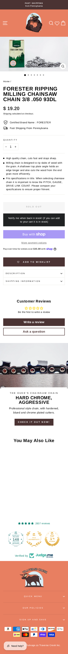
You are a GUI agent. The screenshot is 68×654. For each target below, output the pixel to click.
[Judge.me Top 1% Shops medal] (52, 538)
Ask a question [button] (34, 331)
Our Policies (33, 608)
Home (6, 81)
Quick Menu (33, 596)
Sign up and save (33, 620)
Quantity (10, 140)
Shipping (7, 114)
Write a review (34, 322)
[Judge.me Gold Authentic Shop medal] (34, 538)
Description (15, 273)
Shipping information (23, 281)
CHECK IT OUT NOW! (34, 422)
